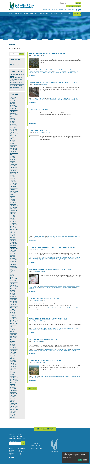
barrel (44, 349)
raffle (44, 350)
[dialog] (75, 457)
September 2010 (14, 380)
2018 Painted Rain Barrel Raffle (43, 339)
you (70, 259)
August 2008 (13, 411)
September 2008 (14, 409)
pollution (61, 258)
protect (69, 258)
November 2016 (14, 283)
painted (35, 350)
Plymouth (76, 71)
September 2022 (14, 172)
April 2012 (12, 358)
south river (55, 72)
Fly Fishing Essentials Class (41, 110)
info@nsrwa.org (22, 455)
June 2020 (12, 215)
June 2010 (12, 384)
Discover (59, 98)
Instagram (59, 328)
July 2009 (12, 396)
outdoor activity (65, 71)
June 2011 (12, 371)
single (63, 287)
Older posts (32, 388)
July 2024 (12, 137)
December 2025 (14, 110)
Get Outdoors (44, 13)
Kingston (31, 71)
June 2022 (12, 177)
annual (41, 286)
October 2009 (13, 392)
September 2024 (14, 133)
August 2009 (13, 395)
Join (53, 9)
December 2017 (14, 263)
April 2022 (12, 180)
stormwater (46, 259)
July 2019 (12, 232)
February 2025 (13, 126)
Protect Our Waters (30, 13)
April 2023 (12, 161)
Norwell (55, 71)
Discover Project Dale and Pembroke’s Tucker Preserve (54, 82)
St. (36, 377)
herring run (76, 69)
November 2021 (14, 188)
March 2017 (13, 277)
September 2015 (14, 306)
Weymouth (73, 72)
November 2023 (14, 149)
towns (69, 287)
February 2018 (13, 259)
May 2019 (12, 235)
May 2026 (12, 102)
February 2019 (13, 240)
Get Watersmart (66, 13)
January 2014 (13, 334)
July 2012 (12, 353)
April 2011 (12, 372)
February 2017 (13, 278)
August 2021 (13, 192)
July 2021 (12, 194)
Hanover (63, 69)
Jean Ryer (54, 307)
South (50, 72)
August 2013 (13, 339)
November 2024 (14, 130)
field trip (69, 257)
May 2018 (12, 255)
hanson (67, 69)
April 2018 (12, 256)
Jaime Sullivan (48, 307)
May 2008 (12, 415)
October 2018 (13, 247)
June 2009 (12, 398)
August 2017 (13, 269)
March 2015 (13, 315)
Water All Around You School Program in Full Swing (52, 248)
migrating (64, 328)
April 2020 (12, 218)
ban (53, 286)
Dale (55, 98)
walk (72, 99)
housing (52, 376)
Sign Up (23, 442)
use (72, 287)
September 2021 (14, 191)
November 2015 (14, 302)
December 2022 (14, 167)
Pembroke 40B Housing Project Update (46, 360)
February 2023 (13, 164)
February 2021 (13, 202)
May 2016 (12, 293)
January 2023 (13, 165)
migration (41, 71)
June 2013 (12, 342)
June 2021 (12, 196)
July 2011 (12, 369)
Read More (32, 75)
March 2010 (13, 387)
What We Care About (15, 13)
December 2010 (14, 377)
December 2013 (14, 336)
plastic (43, 287)
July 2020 (12, 213)
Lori (43, 55)
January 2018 (13, 261)
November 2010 (14, 379)
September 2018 (14, 248)
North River (49, 71)
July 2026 (12, 98)
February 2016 (13, 298)
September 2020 (14, 210)
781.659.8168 (21, 448)
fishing (59, 69)
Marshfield (36, 71)
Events (45, 9)
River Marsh (32, 377)
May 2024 (12, 140)
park (43, 99)
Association (43, 69)
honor (68, 286)
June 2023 (12, 157)
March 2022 (13, 181)
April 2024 (12, 141)
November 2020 (14, 207)
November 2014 (14, 320)
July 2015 (12, 309)
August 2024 (13, 135)
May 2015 (12, 312)
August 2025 (13, 116)
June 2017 (12, 272)
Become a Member (45, 429)
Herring (71, 69)
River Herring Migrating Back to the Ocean (48, 319)
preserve (52, 99)
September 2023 (14, 153)
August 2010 (13, 382)
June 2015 (12, 310)
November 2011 (13, 364)
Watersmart (60, 259)
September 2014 (14, 323)
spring (59, 72)
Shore (38, 259)
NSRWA (59, 71)
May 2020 (12, 216)
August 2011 (13, 368)
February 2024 (13, 145)
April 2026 (12, 103)
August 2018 (13, 250)
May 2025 (12, 121)
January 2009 (13, 404)
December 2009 (14, 390)
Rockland (77, 258)
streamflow (50, 329)
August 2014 (13, 325)
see (48, 72)
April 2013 (12, 345)
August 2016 (13, 288)
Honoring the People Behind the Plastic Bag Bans (50, 270)
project (55, 99)
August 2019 (13, 231)
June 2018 (12, 253)
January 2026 (13, 108)
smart (57, 350)
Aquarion (44, 257)
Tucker (69, 99)
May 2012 (12, 357)
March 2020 (13, 220)
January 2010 (13, 388)
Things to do (64, 72)
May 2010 (12, 385)
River (30, 72)
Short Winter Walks (38, 131)
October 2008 (13, 408)
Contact (58, 9)
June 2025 (12, 119)
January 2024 (13, 146)
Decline (85, 459)
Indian (75, 98)
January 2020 (13, 223)
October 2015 (13, 304)
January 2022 (13, 184)
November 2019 (14, 226)
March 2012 (13, 360)
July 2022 (12, 175)
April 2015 (12, 314)
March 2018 (13, 258)
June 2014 (12, 328)
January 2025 (13, 127)
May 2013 (12, 344)
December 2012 (14, 349)
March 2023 (13, 162)
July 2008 (12, 412)
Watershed (76, 99)
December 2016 (14, 282)
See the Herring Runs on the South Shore (47, 53)
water (50, 259)
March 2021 (13, 200)
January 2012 (13, 361)
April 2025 (12, 122)
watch (69, 72)
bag (51, 286)
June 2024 (12, 138)
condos (48, 376)
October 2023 (13, 151)
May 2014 (12, 329)
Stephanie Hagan (33, 309)
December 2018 (14, 243)
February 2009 (13, 403)
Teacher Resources (67, 9)
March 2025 (13, 124)
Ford (63, 98)
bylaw (55, 286)
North (45, 71)
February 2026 (13, 106)
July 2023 (12, 156)
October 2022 (13, 170)
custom (48, 349)
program (65, 258)
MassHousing (57, 376)
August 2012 (13, 352)
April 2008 (12, 417)
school (30, 259)
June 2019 (12, 234)
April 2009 (12, 401)
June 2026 (12, 100)
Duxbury (53, 69)
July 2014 (12, 326)
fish (56, 69)
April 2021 (12, 199)
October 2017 (13, 266)
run (41, 72)
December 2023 (14, 148)
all (40, 257)
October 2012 (13, 350)
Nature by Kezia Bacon (39, 98)
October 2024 (13, 132)
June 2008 (12, 414)
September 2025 (14, 114)
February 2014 (13, 333)
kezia (66, 236)
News (49, 9)
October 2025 (13, 113)
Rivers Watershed (36, 72)
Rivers (62, 99)
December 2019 (14, 224)
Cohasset (48, 69)
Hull (30, 258)
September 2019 (14, 229)
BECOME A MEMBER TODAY (73, 6)
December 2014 (14, 318)
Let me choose (66, 459)
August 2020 (13, 212)
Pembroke (71, 71)
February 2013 (13, 347)
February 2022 (13, 183)
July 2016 (12, 290)
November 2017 (14, 264)
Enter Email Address (14, 441)
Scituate (45, 72)
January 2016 (13, 299)
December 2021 (14, 186)
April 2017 (12, 275)
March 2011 (12, 374)
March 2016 (13, 296)
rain (47, 350)
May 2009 (12, 400)
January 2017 (13, 280)
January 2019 (13, 242)
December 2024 (14, 129)
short (43, 238)
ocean (30, 329)
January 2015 (13, 317)
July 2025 (12, 118)
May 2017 (12, 274)
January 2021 (13, 204)
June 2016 (12, 291)
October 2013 (13, 337)
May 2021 (12, 197)
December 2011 (13, 363)
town (39, 309)
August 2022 (13, 173)
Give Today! (77, 13)
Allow (80, 459)
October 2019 (13, 227)
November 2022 (14, 169)
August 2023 (13, 154)
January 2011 (13, 376)
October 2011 (13, 366)
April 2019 (12, 237)
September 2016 (14, 286)
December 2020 (14, 205)
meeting (77, 286)
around (48, 257)
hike (73, 98)
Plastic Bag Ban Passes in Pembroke (44, 298)
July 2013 (12, 341)
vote (42, 309)
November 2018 (14, 245)
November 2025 (14, 111)
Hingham (78, 257)
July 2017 (12, 270)
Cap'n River (43, 376)
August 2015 (13, 307)
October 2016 (13, 285)
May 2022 (12, 178)
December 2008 (14, 406)
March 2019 (13, 239)
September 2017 (14, 267)
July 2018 (12, 251)
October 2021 (13, 189)
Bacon (55, 236)
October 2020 (13, 208)
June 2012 (12, 355)
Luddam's (31, 99)
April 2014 (12, 331)
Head (70, 98)
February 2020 (13, 221)
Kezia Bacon (44, 84)
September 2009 (14, 393)
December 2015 (14, 301)
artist (41, 349)
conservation (59, 257)
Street (38, 377)
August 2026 (13, 97)
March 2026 (13, 105)
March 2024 (13, 143)
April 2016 (12, 294)
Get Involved (55, 13)
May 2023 (12, 159)
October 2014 (13, 321)
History (11, 62)
